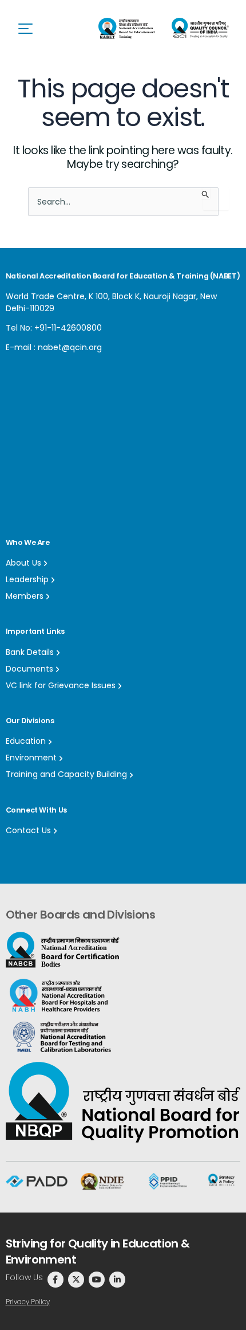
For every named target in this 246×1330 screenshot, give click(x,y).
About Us (23, 562)
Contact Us (28, 830)
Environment (31, 757)
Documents (29, 668)
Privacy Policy (28, 1302)
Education (26, 741)
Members (24, 596)
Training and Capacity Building (66, 774)
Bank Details (30, 652)
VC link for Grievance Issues (61, 685)
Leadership (27, 579)
